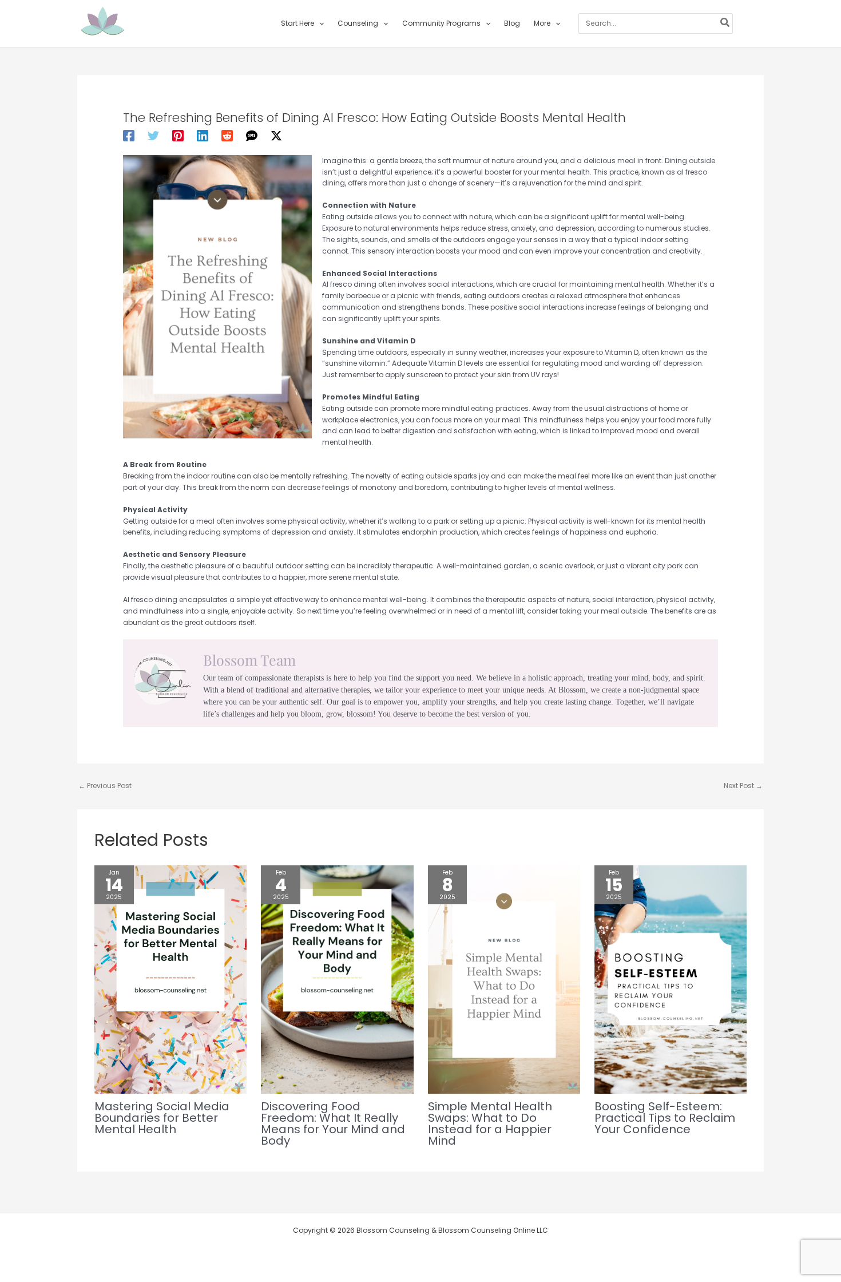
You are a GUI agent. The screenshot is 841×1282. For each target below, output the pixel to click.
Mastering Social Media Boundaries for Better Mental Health (161, 1117)
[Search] (725, 23)
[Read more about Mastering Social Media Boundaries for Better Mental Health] (170, 979)
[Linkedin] (202, 135)
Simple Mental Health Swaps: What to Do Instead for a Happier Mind (490, 1123)
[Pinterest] (178, 135)
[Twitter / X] (276, 135)
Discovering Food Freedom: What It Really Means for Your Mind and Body (333, 1123)
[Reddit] (227, 135)
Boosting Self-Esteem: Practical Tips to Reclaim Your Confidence (664, 1117)
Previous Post (105, 785)
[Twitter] (153, 135)
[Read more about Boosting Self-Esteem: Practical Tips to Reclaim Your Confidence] (670, 979)
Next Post (743, 785)
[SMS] (251, 135)
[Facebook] (128, 135)
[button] (319, 23)
